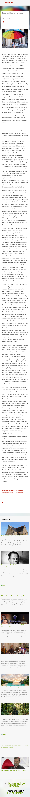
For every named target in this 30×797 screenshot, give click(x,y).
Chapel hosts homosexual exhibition (10, 535)
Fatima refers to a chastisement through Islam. (13, 595)
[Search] (28, 3)
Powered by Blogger (16, 784)
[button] (3, 22)
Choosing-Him (8, 2)
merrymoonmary (15, 793)
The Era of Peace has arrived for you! (11, 687)
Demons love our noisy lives (8, 716)
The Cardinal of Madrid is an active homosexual (13, 770)
